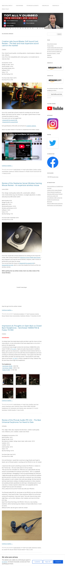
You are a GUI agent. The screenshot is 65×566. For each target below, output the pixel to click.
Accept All (58, 562)
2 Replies (4, 49)
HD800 (28, 406)
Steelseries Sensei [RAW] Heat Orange (30, 257)
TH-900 (9, 410)
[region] (32, 560)
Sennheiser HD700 (7, 366)
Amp (27, 404)
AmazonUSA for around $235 (10, 122)
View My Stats (55, 177)
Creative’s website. (31, 126)
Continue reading (7, 165)
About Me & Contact (7, 5)
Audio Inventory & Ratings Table (54, 49)
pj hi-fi (36, 408)
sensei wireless (16, 316)
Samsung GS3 (45, 5)
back (35, 404)
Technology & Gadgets (33, 5)
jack (18, 408)
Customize (37, 562)
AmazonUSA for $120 (7, 265)
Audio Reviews (19, 5)
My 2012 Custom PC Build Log (54, 51)
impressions (13, 408)
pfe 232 (11, 549)
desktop (17, 171)
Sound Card (36, 171)
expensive (21, 171)
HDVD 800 (33, 406)
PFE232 (15, 549)
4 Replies (4, 333)
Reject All (47, 562)
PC (25, 171)
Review (27, 171)
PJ (34, 408)
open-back (29, 408)
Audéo (29, 547)
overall (5, 549)
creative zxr (11, 171)
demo (12, 406)
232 (27, 547)
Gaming (37, 314)
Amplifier (31, 404)
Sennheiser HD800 (7, 368)
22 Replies (4, 426)
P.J (32, 408)
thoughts (13, 410)
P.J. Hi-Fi (14, 349)
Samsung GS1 (55, 5)
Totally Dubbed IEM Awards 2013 (55, 47)
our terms (4, 562)
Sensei (10, 316)
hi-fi (9, 408)
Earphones (34, 547)
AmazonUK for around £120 (26, 263)
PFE (8, 549)
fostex (21, 406)
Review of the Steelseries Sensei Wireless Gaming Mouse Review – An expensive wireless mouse (22, 184)
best (37, 404)
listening (21, 408)
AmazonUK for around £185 (9, 120)
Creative (35, 169)
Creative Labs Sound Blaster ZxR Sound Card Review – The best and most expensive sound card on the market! (20, 43)
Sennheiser (4, 410)
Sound (31, 171)
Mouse (3, 316)
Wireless (28, 316)
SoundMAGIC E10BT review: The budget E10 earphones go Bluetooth (54, 199)
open (25, 408)
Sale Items (49, 57)
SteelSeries (22, 316)
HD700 (24, 406)
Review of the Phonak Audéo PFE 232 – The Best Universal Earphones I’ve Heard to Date (21, 421)
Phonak (19, 549)
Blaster (31, 169)
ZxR (40, 171)
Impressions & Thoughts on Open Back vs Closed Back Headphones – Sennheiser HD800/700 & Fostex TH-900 (21, 328)
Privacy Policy (5, 9)
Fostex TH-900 (6, 370)
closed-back (8, 406)
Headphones (5, 408)
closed (3, 406)
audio (27, 169)
